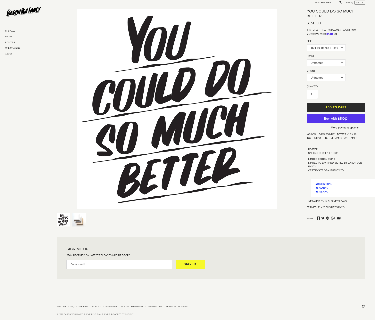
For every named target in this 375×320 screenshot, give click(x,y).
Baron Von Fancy (73, 314)
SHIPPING (321, 191)
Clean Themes (102, 314)
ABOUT (8, 54)
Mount (311, 71)
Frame (311, 56)
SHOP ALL (10, 31)
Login (316, 2)
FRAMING (321, 187)
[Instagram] (363, 306)
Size (309, 41)
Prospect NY (155, 307)
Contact (96, 307)
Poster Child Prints (132, 307)
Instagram (111, 307)
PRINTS (8, 37)
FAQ (72, 307)
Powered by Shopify (122, 314)
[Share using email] (339, 218)
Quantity (312, 86)
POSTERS (10, 42)
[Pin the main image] (327, 218)
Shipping (83, 307)
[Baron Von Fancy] (23, 12)
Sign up (190, 264)
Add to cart (335, 107)
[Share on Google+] (333, 218)
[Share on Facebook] (318, 218)
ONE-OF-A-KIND (12, 48)
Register (326, 2)
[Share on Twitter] (322, 218)
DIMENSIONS (323, 184)
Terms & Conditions (177, 307)
